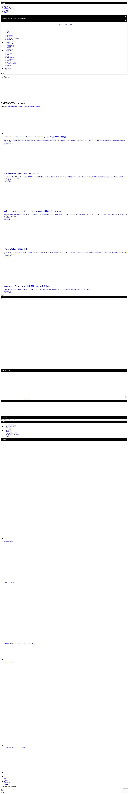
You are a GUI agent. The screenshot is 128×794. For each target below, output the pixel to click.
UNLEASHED (26, 399)
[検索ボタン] (4, 71)
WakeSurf (6, 780)
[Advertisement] (64, 90)
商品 (7, 436)
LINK (5, 12)
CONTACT (6, 784)
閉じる (2, 792)
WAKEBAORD (37, 106)
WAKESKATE (10, 106)
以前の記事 (4, 419)
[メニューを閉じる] (1, 1)
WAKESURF (25, 106)
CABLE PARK (18, 106)
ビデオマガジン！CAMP (12, 434)
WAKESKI (31, 106)
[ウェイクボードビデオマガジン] (64, 25)
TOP (5, 778)
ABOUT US (7, 782)
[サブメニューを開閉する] (10, 6)
